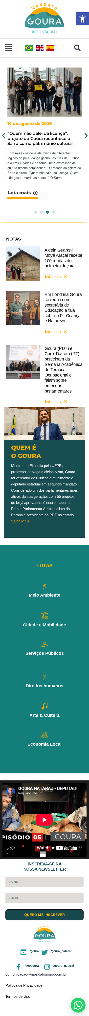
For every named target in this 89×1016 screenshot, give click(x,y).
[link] (82, 18)
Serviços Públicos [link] (44, 653)
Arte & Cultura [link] (44, 715)
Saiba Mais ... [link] (22, 521)
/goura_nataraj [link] (61, 951)
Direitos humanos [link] (44, 685)
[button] (8, 48)
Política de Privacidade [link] (23, 985)
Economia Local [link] (44, 744)
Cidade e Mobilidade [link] (44, 624)
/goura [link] (34, 951)
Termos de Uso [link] (17, 996)
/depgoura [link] (32, 965)
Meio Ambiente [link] (44, 595)
